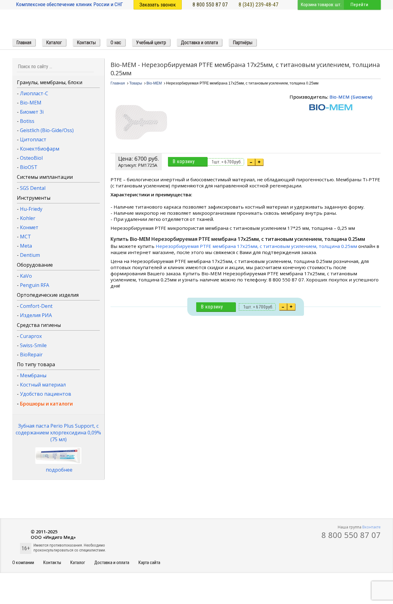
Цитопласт (33, 139)
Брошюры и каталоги (46, 403)
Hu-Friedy (31, 209)
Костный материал (43, 384)
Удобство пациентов (45, 393)
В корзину (184, 161)
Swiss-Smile (33, 345)
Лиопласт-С (34, 93)
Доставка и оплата (111, 562)
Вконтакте (371, 527)
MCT (25, 236)
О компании (23, 562)
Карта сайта (149, 562)
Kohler (27, 218)
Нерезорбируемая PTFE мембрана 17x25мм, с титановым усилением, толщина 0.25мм (256, 246)
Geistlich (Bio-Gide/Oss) (47, 130)
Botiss (27, 121)
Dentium (30, 255)
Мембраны (33, 375)
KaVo (26, 276)
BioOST (28, 167)
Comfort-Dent (36, 306)
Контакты (52, 562)
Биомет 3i (32, 111)
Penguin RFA (34, 285)
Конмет (29, 227)
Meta (26, 245)
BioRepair (31, 354)
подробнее (59, 469)
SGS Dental (32, 188)
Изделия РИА (36, 315)
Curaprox (31, 336)
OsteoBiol (31, 158)
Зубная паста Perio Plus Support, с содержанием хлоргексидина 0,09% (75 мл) (58, 432)
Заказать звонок (157, 5)
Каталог (77, 562)
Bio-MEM (30, 102)
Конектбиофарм (39, 148)
